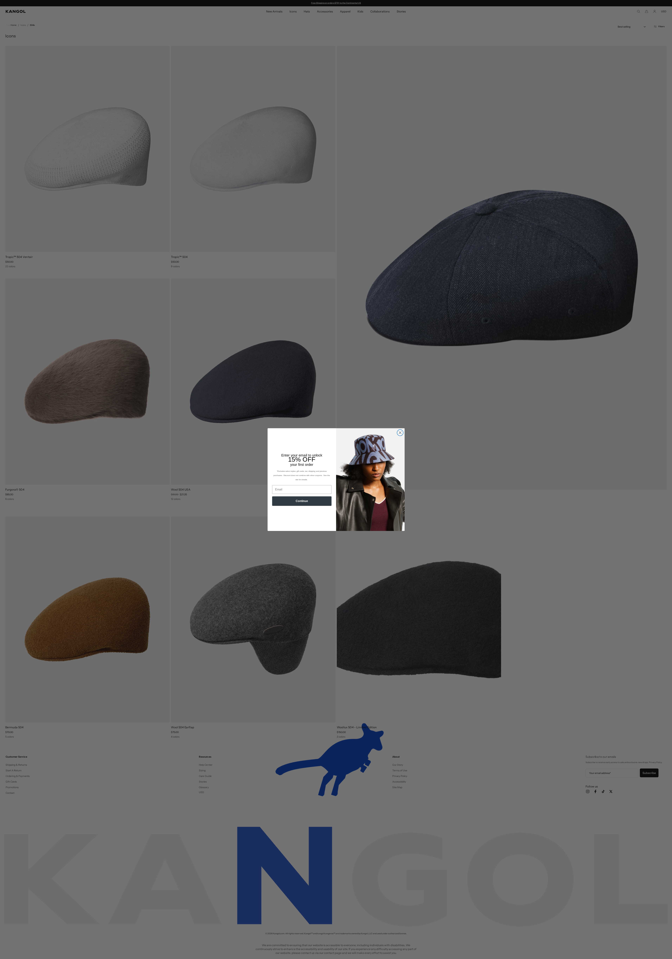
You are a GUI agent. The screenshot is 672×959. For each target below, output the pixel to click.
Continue (302, 501)
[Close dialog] (400, 433)
